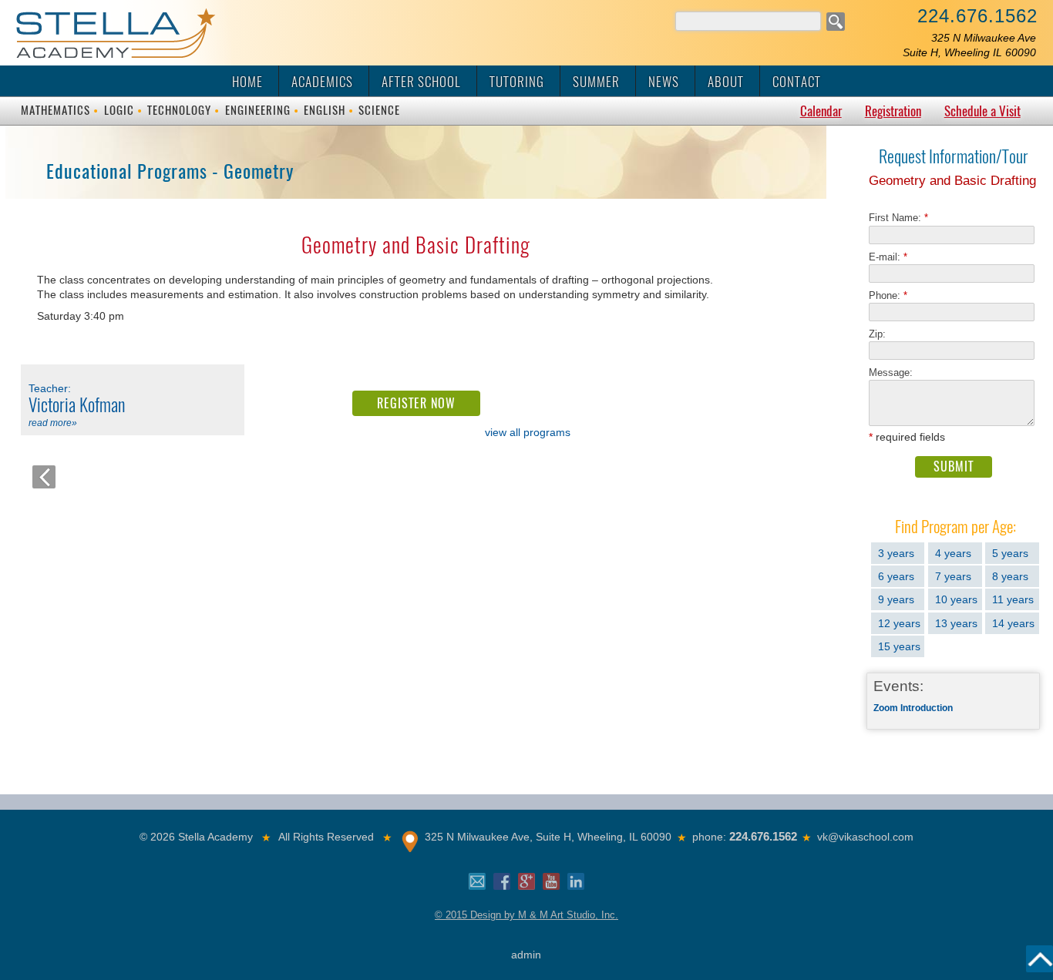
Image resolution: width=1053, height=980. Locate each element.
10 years (956, 599)
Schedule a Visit (982, 111)
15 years (899, 646)
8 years (1010, 576)
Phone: (888, 295)
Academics (322, 81)
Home (247, 81)
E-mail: (888, 257)
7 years (953, 576)
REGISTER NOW (416, 403)
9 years (896, 599)
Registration (893, 111)
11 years (1013, 599)
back (44, 476)
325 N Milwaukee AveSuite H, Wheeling (969, 45)
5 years (1010, 553)
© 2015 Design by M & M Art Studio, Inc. (526, 915)
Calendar (821, 111)
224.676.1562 (977, 15)
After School (421, 81)
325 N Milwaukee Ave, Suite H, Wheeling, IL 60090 (548, 837)
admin (526, 954)
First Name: (898, 217)
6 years (896, 576)
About (726, 81)
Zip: (882, 334)
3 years (896, 553)
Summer (596, 81)
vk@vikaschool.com (865, 837)
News (663, 81)
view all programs (527, 432)
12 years (899, 623)
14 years (1013, 623)
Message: (891, 372)
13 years (956, 623)
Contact (796, 81)
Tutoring (516, 81)
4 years (953, 553)
